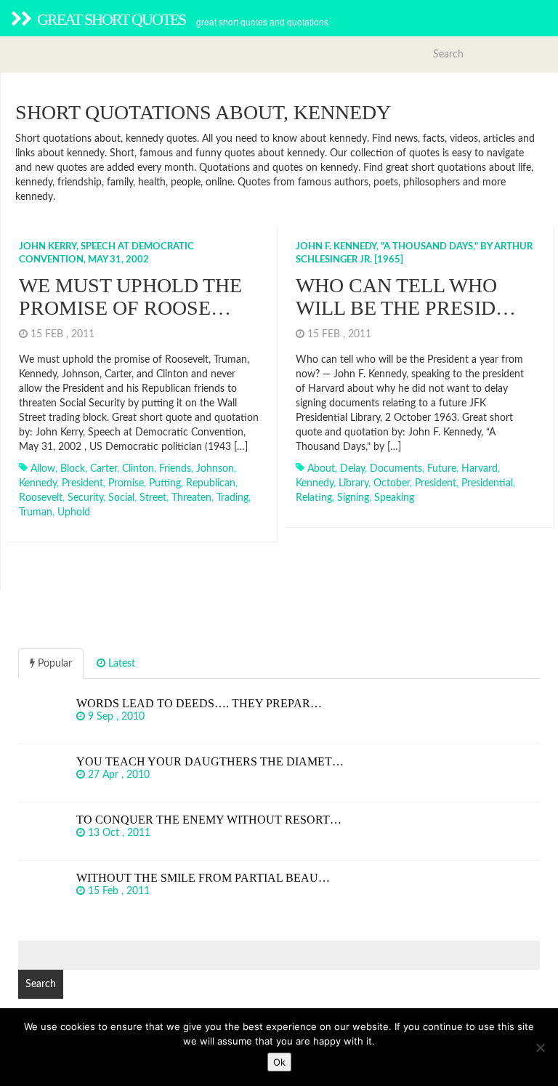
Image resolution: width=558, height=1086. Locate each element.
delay (352, 469)
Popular (53, 664)
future (441, 469)
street (153, 498)
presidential (487, 483)
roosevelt (40, 498)
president (82, 483)
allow (43, 469)
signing (353, 498)
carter (103, 469)
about (321, 469)
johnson (215, 469)
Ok (279, 1062)
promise (126, 483)
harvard (479, 469)
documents (396, 469)
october (391, 483)
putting (165, 483)
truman (35, 512)
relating (314, 498)
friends (175, 469)
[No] (540, 1047)
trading (232, 498)
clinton (138, 469)
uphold (73, 512)
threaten (191, 498)
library (353, 483)
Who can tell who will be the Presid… (406, 296)
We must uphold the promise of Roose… (130, 296)
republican (210, 483)
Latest (120, 664)
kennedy (38, 483)
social (121, 498)
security (85, 498)
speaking (394, 498)
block (72, 469)
